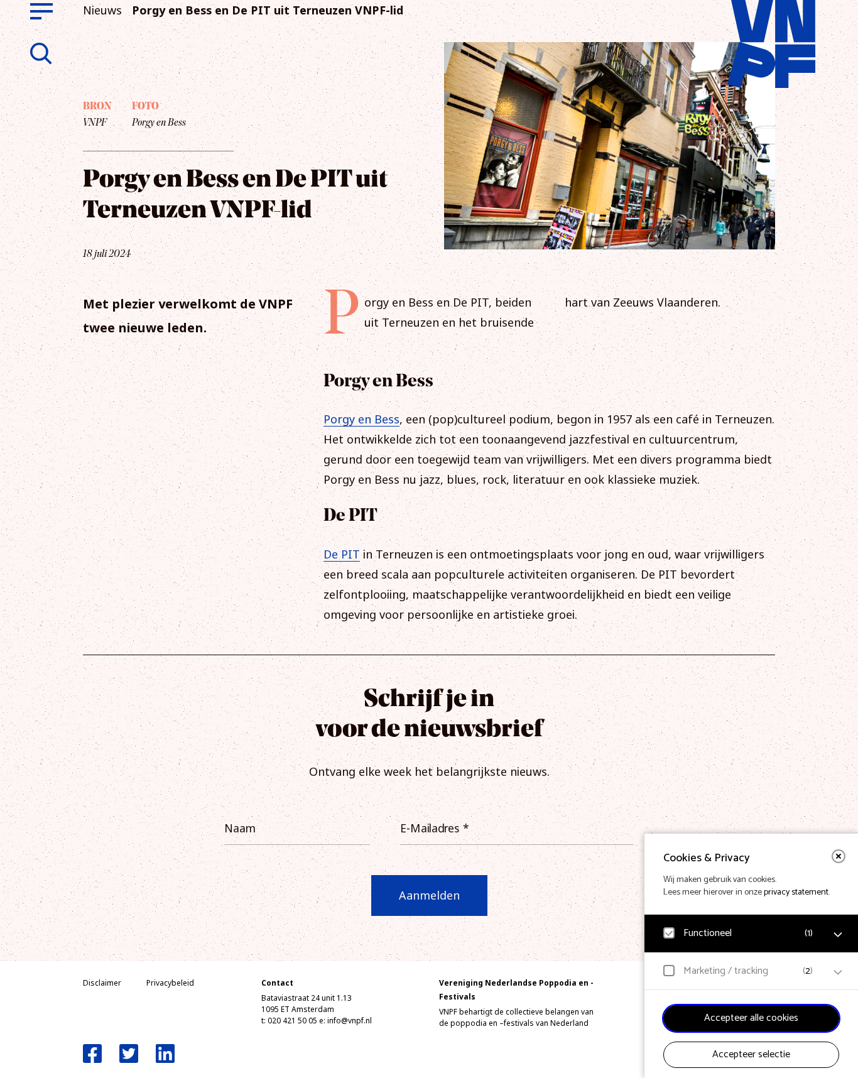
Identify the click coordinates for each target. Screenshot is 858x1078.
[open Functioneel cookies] (838, 935)
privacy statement (796, 892)
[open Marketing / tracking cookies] (838, 972)
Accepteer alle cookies (751, 1018)
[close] (838, 856)
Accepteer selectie (751, 1054)
